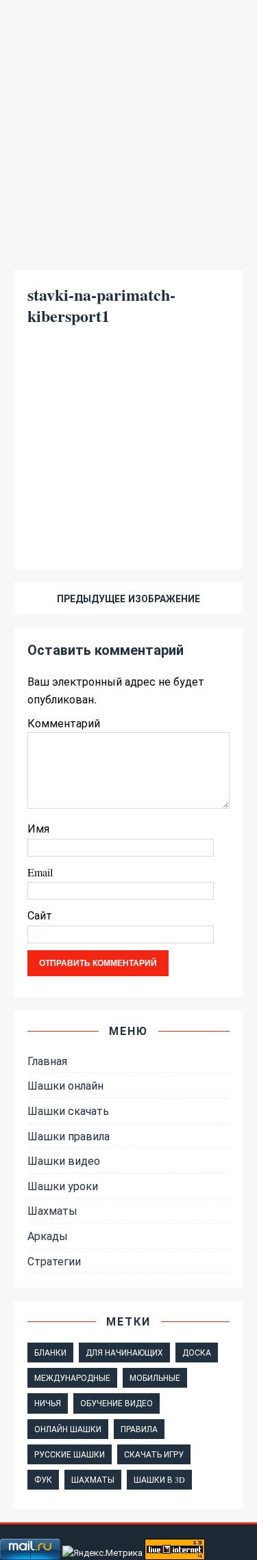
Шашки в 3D (159, 1479)
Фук (43, 1479)
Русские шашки (69, 1454)
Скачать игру (154, 1454)
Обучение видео (116, 1402)
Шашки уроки (62, 1186)
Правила (139, 1428)
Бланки (50, 1352)
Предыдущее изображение (128, 598)
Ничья (47, 1402)
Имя (38, 828)
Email (40, 872)
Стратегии (54, 1261)
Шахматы (52, 1210)
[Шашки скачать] (128, 247)
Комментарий (63, 723)
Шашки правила (68, 1136)
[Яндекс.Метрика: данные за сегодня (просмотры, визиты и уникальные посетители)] (102, 1553)
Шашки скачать (68, 1110)
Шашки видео (63, 1160)
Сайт (39, 915)
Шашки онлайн (65, 1085)
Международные (72, 1377)
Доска (196, 1352)
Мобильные (155, 1377)
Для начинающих (124, 1352)
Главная (47, 1060)
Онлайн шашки (67, 1428)
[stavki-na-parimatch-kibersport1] (128, 533)
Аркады (47, 1235)
